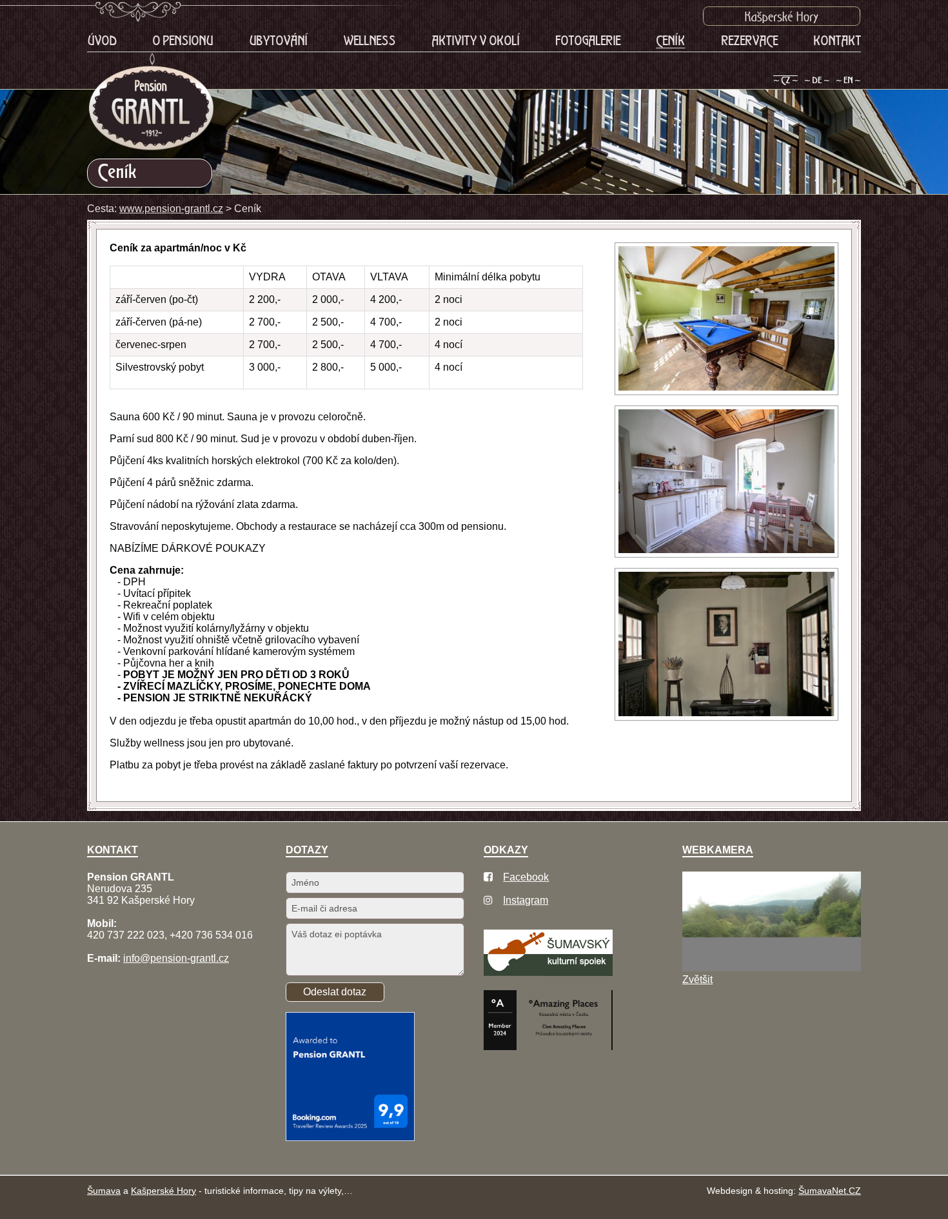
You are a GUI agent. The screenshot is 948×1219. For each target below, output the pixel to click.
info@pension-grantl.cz (176, 958)
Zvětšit (697, 979)
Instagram (525, 900)
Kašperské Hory (163, 1190)
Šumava (104, 1190)
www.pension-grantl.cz (171, 208)
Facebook (526, 877)
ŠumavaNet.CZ (829, 1190)
